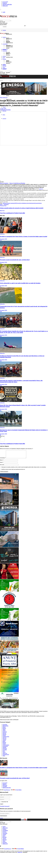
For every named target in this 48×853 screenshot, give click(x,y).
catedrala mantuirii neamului (9, 203)
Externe (4, 49)
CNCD (16, 203)
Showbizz (8, 63)
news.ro (41, 189)
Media (3, 741)
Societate (4, 51)
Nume (1, 460)
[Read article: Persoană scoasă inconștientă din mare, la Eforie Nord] (24, 249)
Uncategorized (5, 754)
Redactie (4, 3)
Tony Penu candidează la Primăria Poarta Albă (12, 443)
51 (0, 286)
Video (3, 114)
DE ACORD (25, 852)
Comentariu (3, 457)
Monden (4, 59)
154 (1, 311)
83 (0, 435)
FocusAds (4, 786)
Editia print (5, 5)
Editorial (4, 111)
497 (1, 361)
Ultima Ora (5, 97)
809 (1, 336)
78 (0, 410)
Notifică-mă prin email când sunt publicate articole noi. (13, 469)
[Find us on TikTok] (0, 8)
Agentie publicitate (7, 4)
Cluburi (7, 95)
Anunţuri (4, 118)
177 (1, 240)
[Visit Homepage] (8, 19)
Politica (4, 743)
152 (1, 385)
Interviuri (4, 737)
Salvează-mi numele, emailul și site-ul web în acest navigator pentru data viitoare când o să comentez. (24, 467)
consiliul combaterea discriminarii (24, 203)
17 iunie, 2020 (3, 108)
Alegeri (4, 727)
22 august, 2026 (3, 239)
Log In (1, 818)
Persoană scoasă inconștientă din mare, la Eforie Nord (15, 260)
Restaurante (5, 746)
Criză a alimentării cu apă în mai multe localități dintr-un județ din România (20, 283)
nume (40, 203)
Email (1, 462)
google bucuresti (35, 203)
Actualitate (8, 109)
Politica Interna (9, 42)
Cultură (4, 56)
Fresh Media (18, 789)
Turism (4, 107)
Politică (4, 30)
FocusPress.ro (7, 789)
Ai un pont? (5, 1)
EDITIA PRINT (3, 24)
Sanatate (8, 55)
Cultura (4, 730)
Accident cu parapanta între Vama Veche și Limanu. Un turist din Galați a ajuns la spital (23, 236)
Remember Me (5, 801)
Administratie (9, 34)
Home (1, 97)
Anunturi (4, 728)
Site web (2, 464)
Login (3, 12)
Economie (4, 731)
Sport (3, 57)
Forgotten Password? (5, 806)
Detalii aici (20, 852)
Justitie (7, 48)
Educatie (8, 72)
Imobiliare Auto (9, 57)
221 (1, 263)
